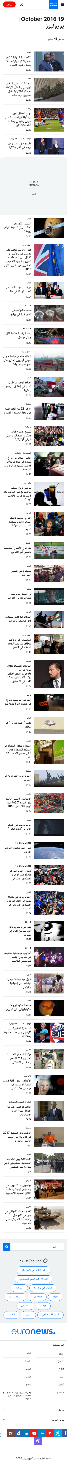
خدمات (60, 1410)
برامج (28, 1385)
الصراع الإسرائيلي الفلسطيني (33, 1279)
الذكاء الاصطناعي (50, 1315)
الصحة (11, 1315)
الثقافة (28, 1377)
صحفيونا (60, 1392)
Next (61, 1369)
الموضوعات (58, 1345)
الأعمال (61, 1361)
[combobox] (33, 1247)
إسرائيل (19, 1288)
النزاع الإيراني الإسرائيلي (33, 1270)
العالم (28, 1353)
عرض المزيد (58, 1420)
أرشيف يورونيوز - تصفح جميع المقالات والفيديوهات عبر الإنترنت (17, 1395)
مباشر (9, 4)
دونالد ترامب (15, 1297)
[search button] (6, 1247)
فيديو (61, 1385)
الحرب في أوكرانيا (43, 1288)
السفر (61, 1377)
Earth (28, 1361)
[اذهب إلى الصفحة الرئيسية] (53, 4)
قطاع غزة (37, 1297)
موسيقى (25, 1306)
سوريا (28, 1315)
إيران (55, 1297)
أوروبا (61, 1353)
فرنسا (43, 1306)
